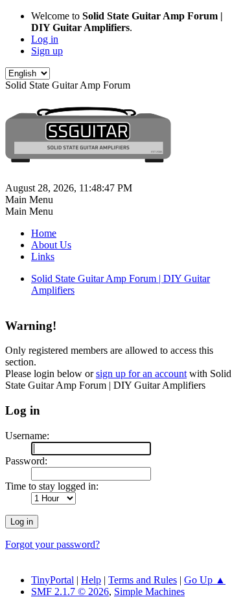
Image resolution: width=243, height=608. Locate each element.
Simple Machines (149, 591)
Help (91, 579)
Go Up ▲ (205, 579)
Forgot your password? (52, 544)
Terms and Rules (142, 579)
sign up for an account (141, 373)
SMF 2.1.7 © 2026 (70, 591)
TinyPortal (52, 579)
